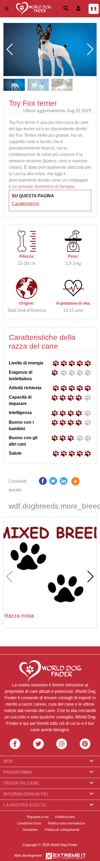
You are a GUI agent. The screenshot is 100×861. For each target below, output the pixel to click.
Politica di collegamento (62, 830)
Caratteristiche (25, 203)
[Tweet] (53, 485)
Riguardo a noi (38, 817)
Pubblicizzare (65, 817)
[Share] (79, 485)
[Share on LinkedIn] (63, 485)
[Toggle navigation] (6, 8)
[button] (90, 49)
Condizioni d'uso (29, 823)
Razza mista (19, 616)
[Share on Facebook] (43, 485)
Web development (28, 856)
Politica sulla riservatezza (66, 823)
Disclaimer (30, 830)
